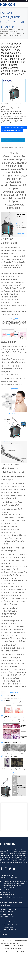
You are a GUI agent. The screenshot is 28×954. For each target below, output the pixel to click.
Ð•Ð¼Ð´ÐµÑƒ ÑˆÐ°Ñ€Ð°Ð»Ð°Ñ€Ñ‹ (14, 29)
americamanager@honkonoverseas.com (13, 897)
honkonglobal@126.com (8, 894)
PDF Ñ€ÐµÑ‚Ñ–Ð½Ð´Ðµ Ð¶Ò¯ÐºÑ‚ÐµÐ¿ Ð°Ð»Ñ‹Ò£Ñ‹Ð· (11, 130)
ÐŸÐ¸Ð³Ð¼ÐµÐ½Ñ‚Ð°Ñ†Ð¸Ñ (7, 911)
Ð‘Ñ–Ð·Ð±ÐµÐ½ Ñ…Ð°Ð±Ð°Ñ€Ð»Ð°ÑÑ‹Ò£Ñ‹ (9, 928)
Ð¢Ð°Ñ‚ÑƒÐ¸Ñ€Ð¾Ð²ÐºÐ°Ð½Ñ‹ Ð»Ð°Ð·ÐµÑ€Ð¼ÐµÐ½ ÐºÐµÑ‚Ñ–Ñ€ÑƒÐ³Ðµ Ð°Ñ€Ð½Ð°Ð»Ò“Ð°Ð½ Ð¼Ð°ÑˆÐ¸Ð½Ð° (12, 33)
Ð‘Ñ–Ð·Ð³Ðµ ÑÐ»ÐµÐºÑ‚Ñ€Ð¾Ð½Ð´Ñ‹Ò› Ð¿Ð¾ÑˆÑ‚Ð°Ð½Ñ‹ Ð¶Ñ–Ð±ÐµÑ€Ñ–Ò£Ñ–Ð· (13, 128)
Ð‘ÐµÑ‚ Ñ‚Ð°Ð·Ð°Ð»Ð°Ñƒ (6, 914)
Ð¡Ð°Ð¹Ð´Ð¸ (6, 934)
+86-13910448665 (6, 892)
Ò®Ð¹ (1, 29)
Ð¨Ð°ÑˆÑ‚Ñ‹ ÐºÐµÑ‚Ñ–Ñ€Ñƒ (7, 916)
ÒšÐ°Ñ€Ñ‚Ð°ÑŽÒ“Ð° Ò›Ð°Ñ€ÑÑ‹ (8, 909)
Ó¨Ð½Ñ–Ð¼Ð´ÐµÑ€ (8, 924)
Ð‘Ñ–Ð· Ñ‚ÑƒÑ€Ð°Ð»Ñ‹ (9, 922)
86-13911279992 (6, 889)
